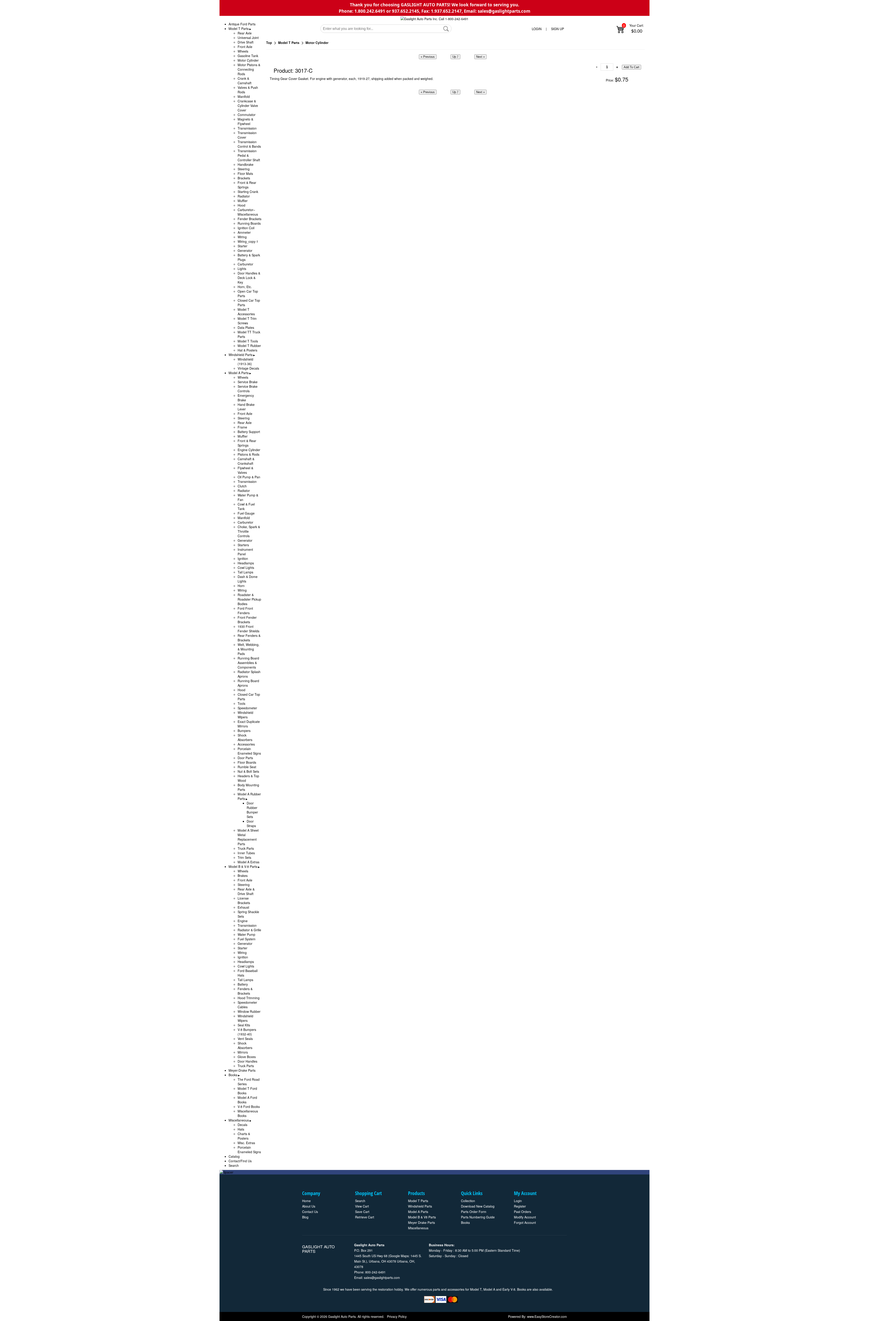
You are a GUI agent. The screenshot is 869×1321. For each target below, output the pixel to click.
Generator (245, 250)
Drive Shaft (245, 42)
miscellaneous (418, 1228)
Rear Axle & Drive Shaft (246, 891)
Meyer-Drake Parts (242, 1070)
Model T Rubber (249, 345)
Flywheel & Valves (245, 470)
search (360, 1200)
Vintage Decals (248, 368)
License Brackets (244, 900)
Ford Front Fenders (245, 610)
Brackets (244, 178)
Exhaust (243, 907)
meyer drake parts (421, 1222)
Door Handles (247, 1061)
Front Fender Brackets (247, 619)
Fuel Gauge (246, 513)
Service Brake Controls (248, 388)
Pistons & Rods (248, 454)
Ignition (243, 558)
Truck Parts (246, 848)
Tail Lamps (245, 572)
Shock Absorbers (245, 737)
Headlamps (246, 563)
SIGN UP (557, 28)
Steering (244, 169)
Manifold (244, 96)
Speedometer (247, 708)
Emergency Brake (246, 397)
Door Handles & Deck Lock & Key (249, 277)
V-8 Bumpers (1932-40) (247, 1031)
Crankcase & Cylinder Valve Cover (248, 105)
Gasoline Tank (248, 55)
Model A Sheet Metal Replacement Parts (248, 837)
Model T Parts (239, 28)
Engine (243, 921)
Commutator (246, 114)
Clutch (242, 486)
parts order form (473, 1211)
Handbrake (245, 164)
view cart (362, 1206)
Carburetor (245, 264)
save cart (362, 1211)
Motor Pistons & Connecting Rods (249, 69)
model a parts (418, 1211)
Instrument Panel (245, 551)
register (520, 1206)
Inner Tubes (246, 853)
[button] (446, 29)
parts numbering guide (478, 1217)
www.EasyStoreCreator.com (547, 1316)
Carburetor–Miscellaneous (248, 212)
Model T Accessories (246, 311)
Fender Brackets (249, 219)
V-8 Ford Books (249, 1106)
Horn (241, 585)
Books (233, 1075)
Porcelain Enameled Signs (249, 751)
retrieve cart (364, 1217)
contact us (310, 1211)
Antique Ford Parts (242, 24)
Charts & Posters (244, 1136)
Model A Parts (239, 373)
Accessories (246, 744)
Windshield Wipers (245, 714)
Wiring (242, 237)
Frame (242, 427)
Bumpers (244, 730)
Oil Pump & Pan (249, 477)
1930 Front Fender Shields (248, 628)
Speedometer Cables (247, 1004)
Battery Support (249, 431)
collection (468, 1200)
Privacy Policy (397, 1316)
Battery (243, 984)
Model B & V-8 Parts (243, 866)
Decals (242, 1124)
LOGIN (537, 28)
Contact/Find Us (240, 1161)
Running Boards (249, 223)
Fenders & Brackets (245, 991)
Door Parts (245, 758)
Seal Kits (244, 1025)
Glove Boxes (247, 1056)
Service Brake (248, 382)
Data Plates (246, 327)
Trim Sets (244, 857)
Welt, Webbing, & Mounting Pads (248, 649)
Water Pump (246, 934)
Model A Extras (248, 862)
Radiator (244, 196)
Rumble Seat (247, 767)
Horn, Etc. (245, 286)
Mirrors (243, 1052)
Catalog (234, 1156)
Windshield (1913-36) (245, 361)
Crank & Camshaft (244, 80)
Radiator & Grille (249, 930)
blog (305, 1217)
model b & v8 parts (422, 1217)
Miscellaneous (239, 1120)
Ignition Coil (246, 228)
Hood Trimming (249, 998)
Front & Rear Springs (247, 184)
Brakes (243, 875)
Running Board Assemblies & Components (248, 662)
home (306, 1200)
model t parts (418, 1200)
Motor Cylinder (248, 60)
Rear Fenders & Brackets (249, 637)
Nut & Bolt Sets (248, 771)
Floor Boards (247, 762)
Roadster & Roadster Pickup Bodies (249, 599)
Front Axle (245, 46)
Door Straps (251, 823)
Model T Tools (248, 341)
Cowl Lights (246, 567)
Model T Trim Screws (247, 320)
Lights (242, 268)
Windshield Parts (241, 354)
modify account (525, 1217)
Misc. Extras (246, 1143)
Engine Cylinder (249, 450)
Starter (242, 246)
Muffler (243, 200)
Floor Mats (245, 173)
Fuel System (246, 939)
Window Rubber (249, 1011)
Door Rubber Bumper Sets (252, 810)
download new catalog (477, 1206)
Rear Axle (245, 33)
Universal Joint (248, 37)
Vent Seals (245, 1038)
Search (234, 1165)
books (465, 1222)
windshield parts (420, 1206)
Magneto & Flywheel (245, 121)
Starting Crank (248, 191)
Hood (241, 205)
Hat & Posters (247, 350)
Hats (241, 1129)
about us (308, 1206)
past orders (522, 1211)
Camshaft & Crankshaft (246, 461)
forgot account (525, 1222)
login (518, 1200)
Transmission (247, 128)
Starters (243, 545)
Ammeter (244, 232)
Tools (241, 703)
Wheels (243, 51)
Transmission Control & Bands (249, 144)
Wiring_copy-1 (248, 241)
